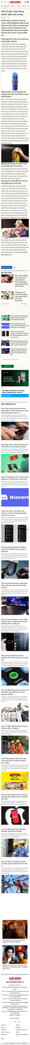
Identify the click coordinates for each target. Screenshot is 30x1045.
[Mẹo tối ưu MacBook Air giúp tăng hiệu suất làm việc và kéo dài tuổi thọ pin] (5, 351)
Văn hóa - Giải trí (5, 1032)
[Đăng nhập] (25, 2)
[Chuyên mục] (2, 2)
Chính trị (13, 6)
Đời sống (18, 1027)
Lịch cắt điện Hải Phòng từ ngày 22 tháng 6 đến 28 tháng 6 (14, 727)
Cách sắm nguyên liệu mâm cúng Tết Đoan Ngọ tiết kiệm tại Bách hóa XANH (13, 761)
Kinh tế (24, 6)
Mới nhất (6, 6)
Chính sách (4, 1034)
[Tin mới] (5, 2)
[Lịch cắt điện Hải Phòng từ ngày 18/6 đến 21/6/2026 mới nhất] (15, 848)
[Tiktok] (11, 1021)
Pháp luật (3, 1029)
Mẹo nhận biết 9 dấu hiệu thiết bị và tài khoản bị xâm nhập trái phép (19, 317)
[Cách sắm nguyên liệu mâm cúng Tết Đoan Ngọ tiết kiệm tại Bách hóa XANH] (15, 781)
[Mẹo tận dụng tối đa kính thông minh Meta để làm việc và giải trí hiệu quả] (5, 343)
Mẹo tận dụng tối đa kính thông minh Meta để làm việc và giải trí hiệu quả (19, 343)
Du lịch (17, 1032)
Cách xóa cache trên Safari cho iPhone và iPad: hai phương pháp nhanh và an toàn (19, 334)
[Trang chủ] (2, 6)
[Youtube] (15, 1021)
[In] (14, 267)
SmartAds (6, 303)
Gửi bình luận (7, 366)
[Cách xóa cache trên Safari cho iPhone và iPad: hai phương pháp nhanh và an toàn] (5, 333)
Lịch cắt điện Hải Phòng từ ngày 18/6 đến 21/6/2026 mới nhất (13, 830)
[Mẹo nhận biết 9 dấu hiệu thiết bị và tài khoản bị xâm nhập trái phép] (5, 318)
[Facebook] (18, 1021)
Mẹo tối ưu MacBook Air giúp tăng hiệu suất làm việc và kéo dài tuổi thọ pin (18, 351)
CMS (12, 1043)
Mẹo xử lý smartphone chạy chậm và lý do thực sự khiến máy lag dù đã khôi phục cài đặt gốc (14, 621)
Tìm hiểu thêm (7, 395)
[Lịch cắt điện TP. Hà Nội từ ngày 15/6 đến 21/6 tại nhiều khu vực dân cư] (15, 884)
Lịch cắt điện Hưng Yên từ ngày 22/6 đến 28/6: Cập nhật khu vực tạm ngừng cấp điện (15, 692)
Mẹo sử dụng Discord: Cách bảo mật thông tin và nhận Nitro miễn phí (19, 325)
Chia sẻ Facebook (7, 267)
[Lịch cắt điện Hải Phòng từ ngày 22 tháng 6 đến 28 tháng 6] (15, 745)
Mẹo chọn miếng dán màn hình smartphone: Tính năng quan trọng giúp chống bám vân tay (21, 281)
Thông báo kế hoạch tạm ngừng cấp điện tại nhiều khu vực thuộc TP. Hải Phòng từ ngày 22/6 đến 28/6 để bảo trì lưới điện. (14, 732)
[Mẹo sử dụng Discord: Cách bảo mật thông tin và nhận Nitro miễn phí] (5, 326)
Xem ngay (24, 303)
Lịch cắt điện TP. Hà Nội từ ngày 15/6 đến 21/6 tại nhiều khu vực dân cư (14, 864)
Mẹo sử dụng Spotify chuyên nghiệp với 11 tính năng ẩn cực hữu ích (14, 658)
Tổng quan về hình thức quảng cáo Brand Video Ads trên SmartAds (21, 296)
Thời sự (19, 6)
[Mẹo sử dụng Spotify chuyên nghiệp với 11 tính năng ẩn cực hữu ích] (15, 676)
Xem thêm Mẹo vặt (8, 404)
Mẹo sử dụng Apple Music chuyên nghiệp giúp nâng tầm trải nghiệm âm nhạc (14, 797)
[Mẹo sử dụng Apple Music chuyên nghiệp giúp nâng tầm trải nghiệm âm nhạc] (15, 815)
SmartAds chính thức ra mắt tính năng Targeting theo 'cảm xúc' (13, 391)
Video (2, 1038)
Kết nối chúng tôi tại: (15, 1018)
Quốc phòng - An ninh (21, 1029)
